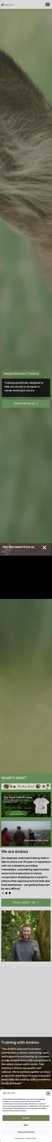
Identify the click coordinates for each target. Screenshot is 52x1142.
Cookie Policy (20, 1138)
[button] (48, 1093)
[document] (26, 571)
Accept (26, 1118)
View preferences (26, 1132)
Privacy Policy (31, 1138)
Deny (26, 1125)
